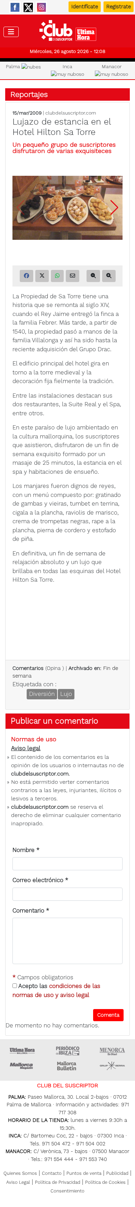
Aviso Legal (18, 1182)
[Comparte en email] (72, 276)
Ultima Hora (22, 1050)
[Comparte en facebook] (26, 276)
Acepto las (56, 990)
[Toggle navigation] (11, 32)
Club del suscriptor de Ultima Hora (67, 32)
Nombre (25, 849)
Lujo (66, 693)
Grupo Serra (112, 1066)
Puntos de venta (83, 1173)
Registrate (118, 6)
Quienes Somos (20, 1173)
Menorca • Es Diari (112, 1050)
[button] (114, 207)
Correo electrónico (40, 880)
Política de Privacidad (57, 1182)
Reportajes (29, 94)
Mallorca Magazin (22, 1066)
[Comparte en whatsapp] (57, 276)
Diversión (42, 693)
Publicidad (117, 1173)
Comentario (30, 910)
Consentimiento (67, 1191)
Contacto (52, 1173)
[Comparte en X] (42, 276)
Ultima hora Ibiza (67, 1050)
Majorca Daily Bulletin (67, 1066)
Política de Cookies (105, 1182)
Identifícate (84, 6)
